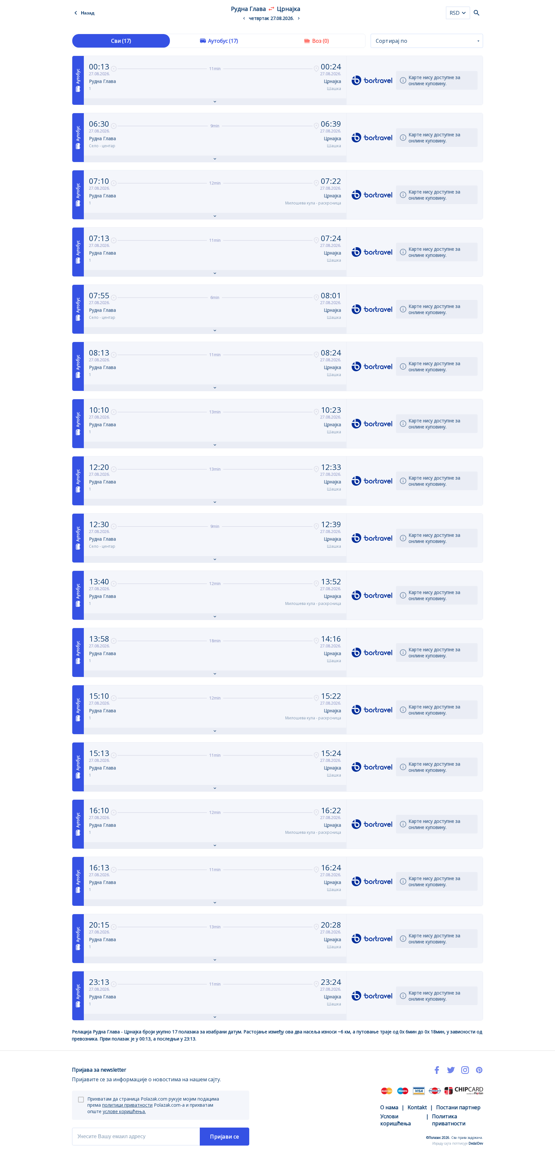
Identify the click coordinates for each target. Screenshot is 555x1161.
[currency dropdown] (464, 13)
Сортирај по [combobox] (391, 40)
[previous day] (244, 18)
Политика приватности (448, 1120)
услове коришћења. (124, 1111)
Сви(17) (121, 40)
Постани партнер (458, 1107)
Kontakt (417, 1107)
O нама (389, 1107)
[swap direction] (271, 8)
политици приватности (127, 1105)
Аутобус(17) (223, 40)
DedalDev (476, 1143)
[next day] (299, 18)
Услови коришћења (395, 1120)
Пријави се (224, 1136)
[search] (476, 12)
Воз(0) (320, 40)
